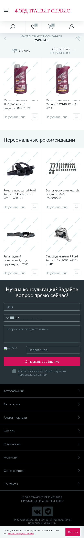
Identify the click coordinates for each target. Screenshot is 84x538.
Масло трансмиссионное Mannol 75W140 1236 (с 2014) (63, 104)
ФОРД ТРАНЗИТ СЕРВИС (42, 10)
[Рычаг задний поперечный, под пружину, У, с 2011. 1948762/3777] (21, 235)
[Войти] (71, 27)
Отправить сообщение (42, 362)
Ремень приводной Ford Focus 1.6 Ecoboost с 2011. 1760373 (20, 194)
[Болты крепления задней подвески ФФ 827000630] (63, 169)
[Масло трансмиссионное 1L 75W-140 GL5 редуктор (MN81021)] (21, 79)
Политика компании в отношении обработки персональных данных (42, 521)
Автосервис (13, 404)
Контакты (11, 484)
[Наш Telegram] (48, 511)
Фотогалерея (13, 471)
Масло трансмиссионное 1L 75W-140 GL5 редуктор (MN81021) (21, 104)
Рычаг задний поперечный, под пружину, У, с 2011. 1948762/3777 (16, 262)
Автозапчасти (14, 391)
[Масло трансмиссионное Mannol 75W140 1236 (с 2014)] (63, 79)
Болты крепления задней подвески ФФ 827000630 (62, 194)
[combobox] (11, 317)
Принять (73, 532)
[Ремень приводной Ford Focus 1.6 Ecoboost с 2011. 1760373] (21, 169)
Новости (10, 457)
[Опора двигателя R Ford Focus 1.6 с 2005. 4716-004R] (63, 235)
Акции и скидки (15, 417)
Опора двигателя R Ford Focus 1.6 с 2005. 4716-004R (62, 260)
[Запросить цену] (34, 116)
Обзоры (9, 431)
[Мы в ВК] (37, 511)
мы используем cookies (21, 533)
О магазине (12, 444)
